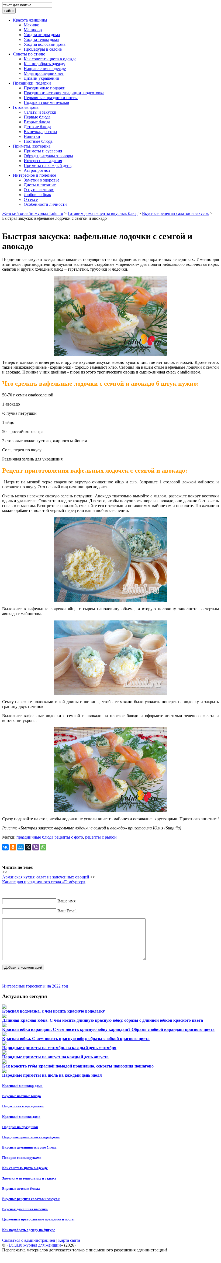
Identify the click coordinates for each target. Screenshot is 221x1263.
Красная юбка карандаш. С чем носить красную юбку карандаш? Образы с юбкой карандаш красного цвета (108, 1029)
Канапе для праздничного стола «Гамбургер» (43, 882)
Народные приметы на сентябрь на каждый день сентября (59, 1047)
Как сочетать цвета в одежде (25, 1168)
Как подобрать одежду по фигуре (28, 1230)
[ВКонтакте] (5, 847)
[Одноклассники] (13, 847)
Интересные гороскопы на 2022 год (35, 986)
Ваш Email (67, 911)
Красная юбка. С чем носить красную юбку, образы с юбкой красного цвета (76, 1038)
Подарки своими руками (21, 1158)
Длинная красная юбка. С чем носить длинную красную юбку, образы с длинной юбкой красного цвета (102, 1020)
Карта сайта (69, 1240)
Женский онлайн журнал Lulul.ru (32, 213)
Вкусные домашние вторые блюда (29, 1147)
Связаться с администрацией (28, 1240)
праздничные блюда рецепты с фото (49, 837)
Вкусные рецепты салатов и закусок (31, 1199)
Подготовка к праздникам (23, 1106)
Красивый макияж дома (21, 1117)
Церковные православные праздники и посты (38, 1219)
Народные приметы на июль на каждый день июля (52, 1075)
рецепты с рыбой (101, 837)
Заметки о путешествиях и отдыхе (29, 1178)
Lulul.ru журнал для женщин (35, 1245)
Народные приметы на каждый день (31, 1137)
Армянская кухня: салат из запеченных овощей (45, 877)
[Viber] (35, 847)
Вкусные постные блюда (21, 1096)
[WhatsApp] (43, 847)
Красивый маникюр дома (22, 1086)
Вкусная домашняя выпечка (25, 1209)
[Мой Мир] (20, 847)
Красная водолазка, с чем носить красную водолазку (53, 1011)
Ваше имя (66, 901)
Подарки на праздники (20, 1127)
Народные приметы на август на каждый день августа (55, 1057)
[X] (28, 847)
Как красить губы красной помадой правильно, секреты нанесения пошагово (78, 1066)
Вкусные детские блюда (21, 1189)
